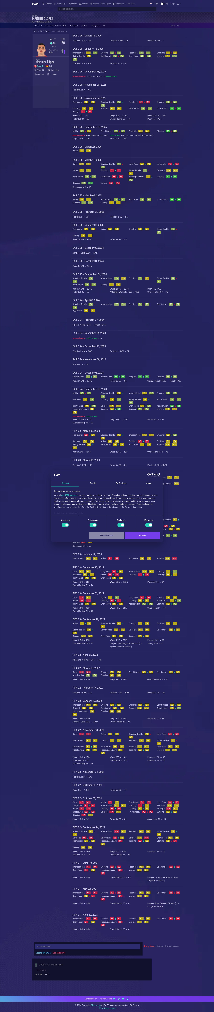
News (132, 3)
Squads (84, 3)
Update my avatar (43, 953)
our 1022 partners (69, 495)
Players (49, 3)
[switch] (93, 525)
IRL (104, 26)
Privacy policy (110, 1008)
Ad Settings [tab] (121, 483)
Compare (74, 26)
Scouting (60, 3)
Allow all (142, 535)
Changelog (95, 26)
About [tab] (149, 483)
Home (35, 31)
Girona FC (40, 66)
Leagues (107, 3)
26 (41, 31)
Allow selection (106, 535)
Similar (84, 26)
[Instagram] (119, 999)
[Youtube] (123, 999)
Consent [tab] (65, 483)
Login (172, 3)
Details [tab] (93, 483)
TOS (101, 1008)
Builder (74, 3)
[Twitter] (114, 999)
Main (64, 26)
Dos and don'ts (59, 953)
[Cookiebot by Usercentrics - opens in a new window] (149, 475)
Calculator (119, 3)
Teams (95, 3)
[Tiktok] (127, 999)
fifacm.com (96, 1005)
